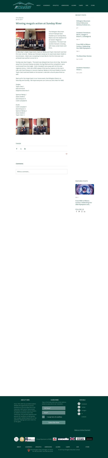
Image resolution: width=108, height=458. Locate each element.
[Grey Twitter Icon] (79, 211)
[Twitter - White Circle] (79, 407)
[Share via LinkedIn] (25, 149)
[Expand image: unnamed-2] (41, 126)
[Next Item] (91, 189)
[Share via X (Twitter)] (21, 149)
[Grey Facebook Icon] (76, 211)
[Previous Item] (78, 189)
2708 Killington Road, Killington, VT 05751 (41, 449)
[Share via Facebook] (16, 149)
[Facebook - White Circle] (79, 403)
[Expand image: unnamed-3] (24, 126)
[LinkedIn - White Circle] (79, 414)
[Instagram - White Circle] (79, 410)
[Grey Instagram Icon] (82, 211)
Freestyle (18, 143)
